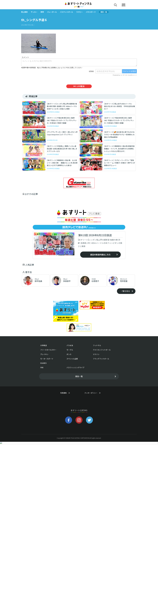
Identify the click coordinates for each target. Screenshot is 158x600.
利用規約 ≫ (67, 393)
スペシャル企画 (72, 359)
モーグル (70, 350)
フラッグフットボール (101, 359)
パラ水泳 (70, 345)
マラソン (96, 354)
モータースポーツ (46, 359)
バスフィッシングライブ (75, 367)
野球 (42, 12)
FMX (41, 367)
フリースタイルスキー (48, 350)
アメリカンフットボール (102, 350)
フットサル (97, 345)
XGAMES (43, 363)
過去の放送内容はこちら (100, 254)
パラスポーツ (91, 12)
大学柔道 (43, 345)
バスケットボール (66, 12)
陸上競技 (24, 12)
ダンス (69, 354)
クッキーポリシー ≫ (92, 394)
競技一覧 (104, 12)
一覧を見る (125, 291)
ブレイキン (44, 354)
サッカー (34, 12)
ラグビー (79, 12)
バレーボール (52, 12)
